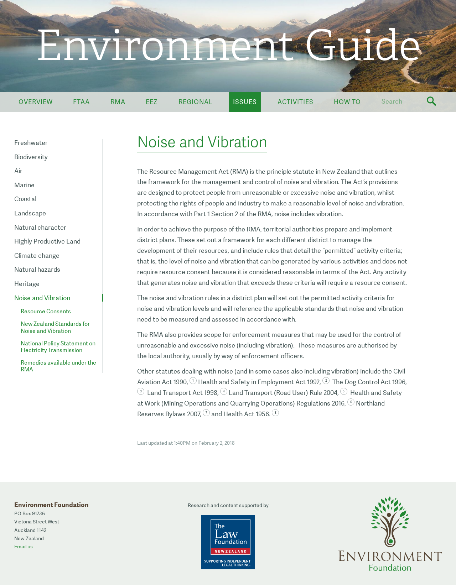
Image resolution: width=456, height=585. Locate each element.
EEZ (152, 102)
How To (347, 102)
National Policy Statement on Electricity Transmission (58, 347)
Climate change (36, 255)
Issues (245, 102)
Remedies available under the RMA (58, 366)
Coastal (25, 199)
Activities (296, 102)
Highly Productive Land (47, 241)
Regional (195, 102)
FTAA (81, 102)
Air (18, 171)
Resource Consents (46, 311)
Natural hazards (37, 269)
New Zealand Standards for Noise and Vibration (55, 327)
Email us (23, 546)
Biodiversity (31, 157)
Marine (24, 185)
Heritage (27, 284)
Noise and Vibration (42, 298)
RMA (117, 102)
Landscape (30, 213)
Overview (36, 102)
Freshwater (31, 143)
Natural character (40, 227)
